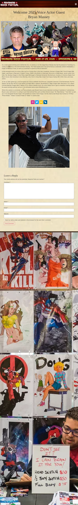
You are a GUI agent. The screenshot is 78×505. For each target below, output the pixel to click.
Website (6, 213)
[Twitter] (37, 102)
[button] (75, 4)
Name (6, 201)
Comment (7, 182)
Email (6, 207)
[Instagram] (33, 102)
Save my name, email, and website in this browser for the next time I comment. (28, 220)
